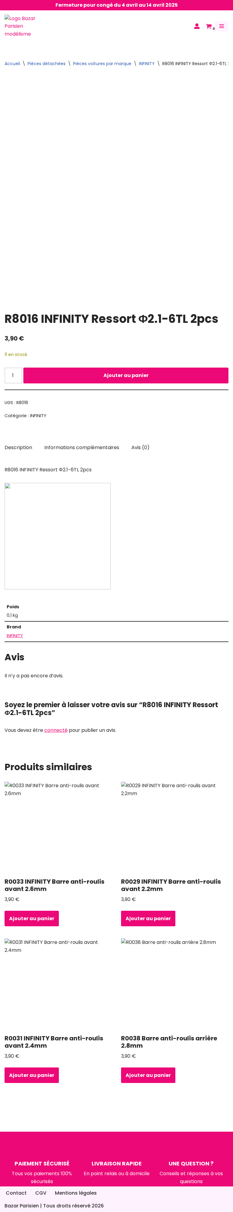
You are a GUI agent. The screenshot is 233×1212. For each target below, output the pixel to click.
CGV (40, 1192)
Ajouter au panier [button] (31, 918)
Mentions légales (76, 1192)
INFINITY (147, 64)
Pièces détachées (47, 64)
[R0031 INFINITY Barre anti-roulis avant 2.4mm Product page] (58, 984)
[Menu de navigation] (221, 26)
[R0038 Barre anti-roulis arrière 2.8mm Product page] (175, 984)
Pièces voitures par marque (102, 64)
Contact (16, 1192)
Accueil (12, 64)
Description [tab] (18, 447)
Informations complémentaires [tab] (81, 447)
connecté (56, 730)
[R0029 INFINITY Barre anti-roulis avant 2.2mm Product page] (175, 827)
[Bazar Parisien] (23, 26)
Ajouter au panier (126, 375)
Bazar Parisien (22, 1205)
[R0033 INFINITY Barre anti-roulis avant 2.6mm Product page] (58, 827)
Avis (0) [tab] (140, 447)
